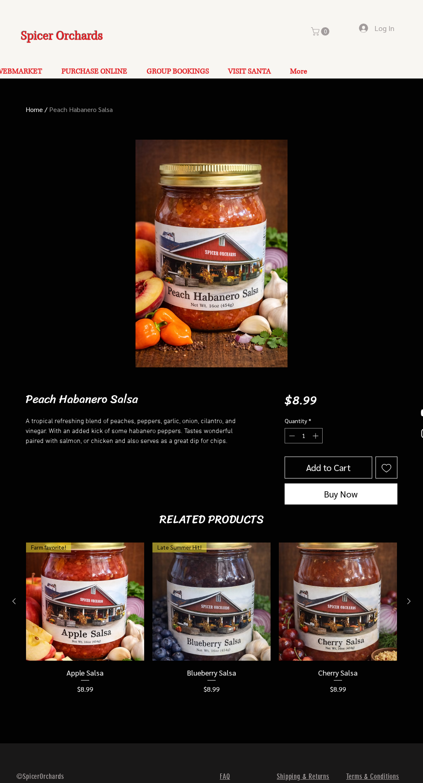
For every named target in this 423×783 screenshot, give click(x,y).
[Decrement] (291, 435)
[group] (211, 618)
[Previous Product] (14, 601)
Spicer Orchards (62, 36)
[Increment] (316, 435)
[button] (321, 31)
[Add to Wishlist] (386, 467)
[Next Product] (409, 601)
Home (34, 109)
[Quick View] (338, 602)
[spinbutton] (303, 435)
